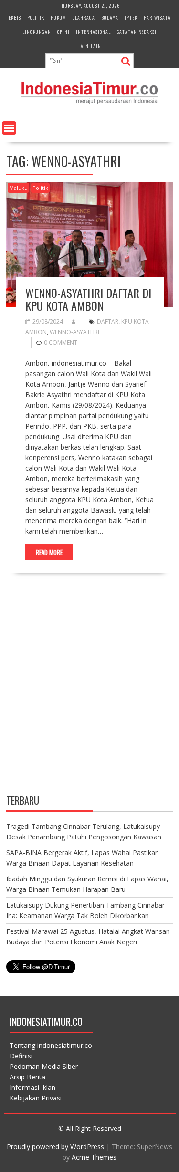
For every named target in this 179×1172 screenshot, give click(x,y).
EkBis (15, 17)
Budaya (109, 17)
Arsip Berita (27, 1076)
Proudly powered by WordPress (55, 1146)
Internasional (93, 31)
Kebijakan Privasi (36, 1097)
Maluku (18, 187)
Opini (63, 31)
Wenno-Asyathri (74, 332)
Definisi (21, 1055)
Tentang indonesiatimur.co (51, 1045)
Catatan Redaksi (137, 31)
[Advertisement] (89, 691)
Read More (49, 552)
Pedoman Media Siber (44, 1066)
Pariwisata (157, 17)
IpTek (131, 17)
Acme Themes (94, 1157)
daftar (107, 321)
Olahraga (84, 17)
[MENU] (9, 128)
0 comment (60, 342)
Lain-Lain (89, 46)
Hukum (58, 17)
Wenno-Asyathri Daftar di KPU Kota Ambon (88, 299)
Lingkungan (36, 31)
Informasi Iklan (32, 1087)
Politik (35, 17)
